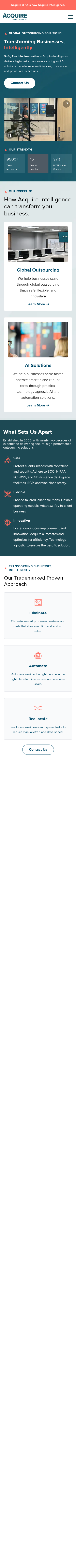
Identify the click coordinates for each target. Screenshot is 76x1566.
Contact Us (20, 83)
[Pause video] (9, 135)
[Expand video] (66, 104)
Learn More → (38, 304)
